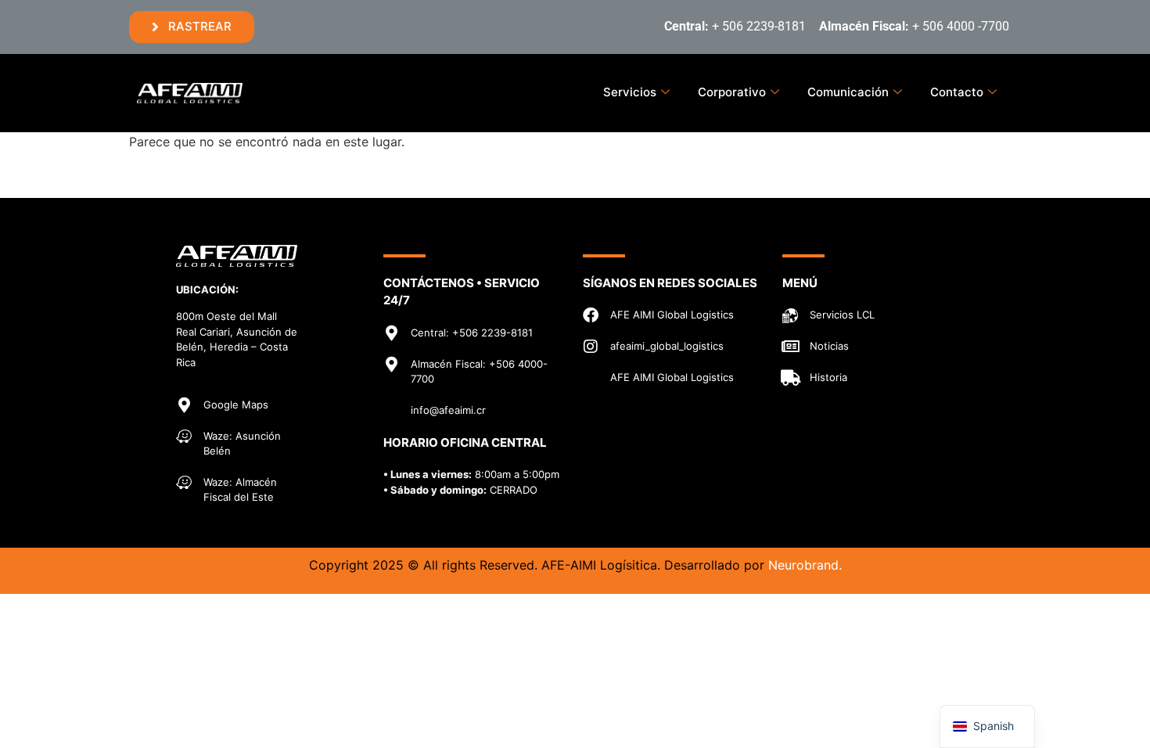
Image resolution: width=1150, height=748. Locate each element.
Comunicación (848, 92)
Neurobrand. (805, 565)
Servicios (629, 92)
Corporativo (732, 92)
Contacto (956, 92)
